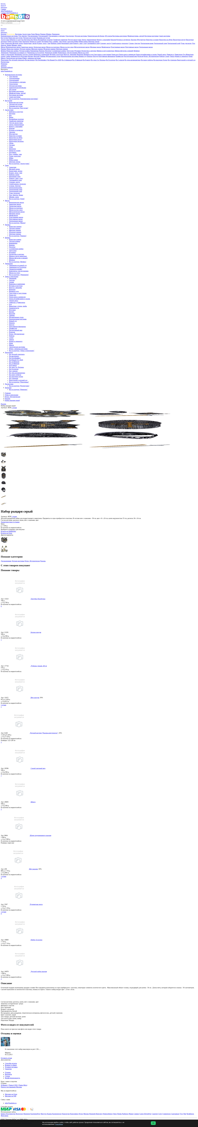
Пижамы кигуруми (43, 38)
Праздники (5, 60)
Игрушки (24, 56)
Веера (36, 40)
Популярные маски (132, 47)
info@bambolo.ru (12, 13)
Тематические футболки (95, 36)
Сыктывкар (175, 1114)
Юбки (76, 41)
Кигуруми (4, 38)
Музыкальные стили (53, 56)
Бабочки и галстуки (17, 40)
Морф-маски (105, 47)
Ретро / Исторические (151, 56)
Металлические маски (82, 47)
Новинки (4, 64)
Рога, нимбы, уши (55, 41)
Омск (115, 1114)
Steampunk (18, 54)
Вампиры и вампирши (41, 54)
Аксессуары (26, 34)
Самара (3, 9)
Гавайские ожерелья (60, 40)
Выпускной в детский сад (186, 60)
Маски (37, 34)
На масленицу (30, 60)
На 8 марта (86, 60)
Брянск (3, 1114)
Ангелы (25, 54)
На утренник (172, 60)
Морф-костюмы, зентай (135, 36)
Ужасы (172, 56)
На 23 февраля (77, 60)
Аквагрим (8, 43)
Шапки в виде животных (105, 51)
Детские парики (25, 49)
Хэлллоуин (11, 34)
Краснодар (66, 1114)
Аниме (30, 54)
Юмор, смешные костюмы (31, 58)
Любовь (43, 56)
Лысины (134, 40)
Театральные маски (146, 47)
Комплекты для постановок (68, 53)
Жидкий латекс (17, 43)
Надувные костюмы (151, 36)
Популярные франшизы (106, 56)
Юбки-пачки (83, 41)
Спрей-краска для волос (119, 43)
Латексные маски (39, 47)
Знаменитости (16, 56)
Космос (30, 56)
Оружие (15, 41)
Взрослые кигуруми (15, 38)
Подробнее (59, 1124)
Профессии (119, 56)
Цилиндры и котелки (88, 51)
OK (153, 1123)
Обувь (9, 41)
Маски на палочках (53, 47)
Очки (20, 41)
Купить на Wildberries (8, 531)
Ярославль (4, 1116)
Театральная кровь (147, 43)
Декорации (56, 34)
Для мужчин (69, 36)
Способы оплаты (11, 1063)
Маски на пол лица (67, 47)
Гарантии (8, 1069)
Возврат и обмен (11, 1065)
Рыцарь (3, 404)
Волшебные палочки (45, 40)
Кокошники (34, 51)
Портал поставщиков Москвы (11, 1087)
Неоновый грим (67, 43)
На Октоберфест (41, 60)
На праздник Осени (160, 60)
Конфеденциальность (12, 1078)
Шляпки (137, 51)
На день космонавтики (132, 60)
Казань (49, 1114)
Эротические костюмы (14, 58)
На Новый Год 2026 (54, 60)
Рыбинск (125, 1114)
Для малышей (43, 36)
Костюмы (18, 34)
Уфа (184, 1114)
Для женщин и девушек (56, 36)
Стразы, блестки (134, 43)
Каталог (4, 34)
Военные (80, 54)
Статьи (7, 1076)
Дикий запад (161, 54)
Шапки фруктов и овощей (124, 51)
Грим (33, 34)
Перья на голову (35, 41)
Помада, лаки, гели (80, 43)
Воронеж (27, 1114)
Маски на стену (83, 53)
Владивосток (10, 1114)
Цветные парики (62, 49)
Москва (86, 1114)
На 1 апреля (120, 60)
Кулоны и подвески (123, 40)
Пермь (119, 1114)
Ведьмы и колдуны (56, 54)
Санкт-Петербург (145, 1114)
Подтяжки (45, 41)
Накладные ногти (179, 40)
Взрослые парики (13, 49)
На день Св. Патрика (98, 60)
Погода (95, 56)
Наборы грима (56, 43)
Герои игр (114, 54)
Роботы (162, 56)
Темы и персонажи (7, 54)
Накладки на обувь (165, 40)
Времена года (88, 54)
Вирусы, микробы (70, 54)
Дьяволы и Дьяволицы (175, 54)
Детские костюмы (80, 36)
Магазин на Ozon (11, 1094)
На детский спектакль (17, 60)
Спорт (167, 56)
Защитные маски (27, 47)
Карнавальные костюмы (9, 36)
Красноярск (74, 1114)
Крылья (113, 40)
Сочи (160, 1114)
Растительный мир (130, 56)
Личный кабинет (7, 67)
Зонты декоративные (89, 40)
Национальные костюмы (70, 56)
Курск (81, 1114)
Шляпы (48, 34)
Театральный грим (160, 43)
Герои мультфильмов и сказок (146, 54)
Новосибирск (108, 1114)
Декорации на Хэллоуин (35, 53)
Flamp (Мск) (23, 1085)
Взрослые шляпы (12, 51)
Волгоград (19, 1114)
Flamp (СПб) (13, 1085)
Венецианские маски (13, 47)
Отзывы (8, 1072)
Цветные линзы (93, 41)
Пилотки (48, 51)
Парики (43, 34)
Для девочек (22, 36)
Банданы (27, 40)
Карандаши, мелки (30, 43)
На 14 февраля (67, 60)
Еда (184, 54)
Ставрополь (166, 1114)
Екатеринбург (35, 1114)
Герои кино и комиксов (127, 54)
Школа (3, 58)
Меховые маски (95, 47)
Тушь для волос (186, 43)
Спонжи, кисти (105, 43)
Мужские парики (49, 49)
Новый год (82, 56)
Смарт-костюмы (164, 36)
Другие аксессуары (74, 40)
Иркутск (44, 1114)
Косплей (37, 56)
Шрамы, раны (16, 45)
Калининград (57, 1114)
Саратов (155, 1114)
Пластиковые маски (118, 47)
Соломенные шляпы (59, 51)
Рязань (131, 1114)
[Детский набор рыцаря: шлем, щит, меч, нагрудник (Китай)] (4, 552)
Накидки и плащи (152, 40)
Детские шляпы (24, 51)
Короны (42, 51)
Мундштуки (141, 40)
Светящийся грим (93, 43)
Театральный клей (173, 43)
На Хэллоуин (110, 60)
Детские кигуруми (29, 38)
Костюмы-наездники (119, 36)
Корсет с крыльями (103, 40)
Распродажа (5, 62)
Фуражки (77, 51)
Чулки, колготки (68, 41)
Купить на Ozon (6, 533)
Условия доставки (11, 1067)
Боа (32, 40)
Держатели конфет (51, 53)
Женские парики (37, 49)
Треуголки (70, 51)
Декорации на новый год (18, 53)
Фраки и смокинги (181, 56)
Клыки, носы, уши (43, 43)
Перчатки (25, 41)
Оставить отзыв (6, 1058)
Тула (181, 1114)
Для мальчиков (32, 36)
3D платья (108, 36)
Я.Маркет (4, 1085)
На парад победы (147, 60)
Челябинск (190, 1114)
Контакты (8, 1074)
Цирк (191, 56)
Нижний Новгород (96, 1114)
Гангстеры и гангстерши (102, 54)
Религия (140, 56)
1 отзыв (14, 407)
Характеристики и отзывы (10, 522)
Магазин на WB (10, 1096)
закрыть (3, 65)
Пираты (89, 56)
